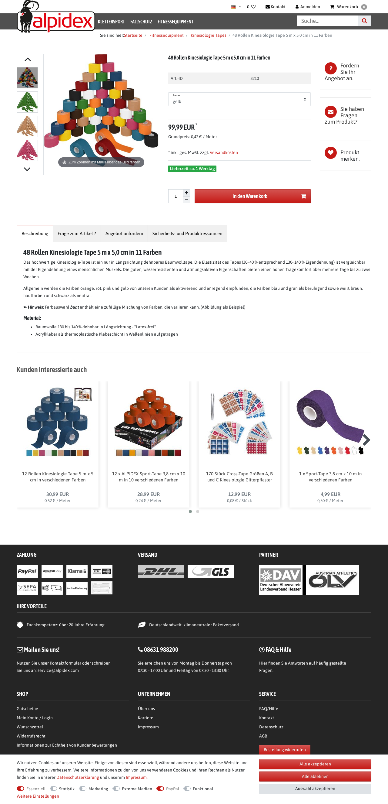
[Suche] (364, 20)
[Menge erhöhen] (186, 193)
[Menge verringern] (186, 200)
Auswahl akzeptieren (315, 788)
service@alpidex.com (58, 670)
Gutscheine (27, 708)
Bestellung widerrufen (285, 749)
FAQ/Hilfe (268, 708)
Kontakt (266, 717)
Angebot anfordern (124, 233)
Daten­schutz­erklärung (77, 777)
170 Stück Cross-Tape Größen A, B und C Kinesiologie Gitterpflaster (239, 476)
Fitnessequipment (175, 21)
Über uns (146, 708)
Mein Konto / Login (35, 717)
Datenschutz (271, 726)
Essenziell (35, 788)
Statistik (67, 788)
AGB (263, 736)
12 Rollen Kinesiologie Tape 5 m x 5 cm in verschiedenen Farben (57, 476)
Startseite (133, 35)
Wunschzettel (30, 726)
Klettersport (111, 21)
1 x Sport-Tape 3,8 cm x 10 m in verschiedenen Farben (330, 476)
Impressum (148, 726)
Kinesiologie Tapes (208, 35)
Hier (263, 663)
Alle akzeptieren (315, 763)
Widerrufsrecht (31, 736)
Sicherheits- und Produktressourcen (187, 233)
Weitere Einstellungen (38, 796)
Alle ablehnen (315, 776)
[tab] (345, 71)
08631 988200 (161, 649)
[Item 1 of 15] (28, 115)
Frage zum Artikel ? (77, 233)
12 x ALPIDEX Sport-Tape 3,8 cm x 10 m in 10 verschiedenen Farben (148, 476)
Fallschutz (141, 21)
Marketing (98, 788)
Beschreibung (35, 233)
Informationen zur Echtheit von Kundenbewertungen (67, 745)
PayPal (172, 788)
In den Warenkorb (250, 196)
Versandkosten (223, 152)
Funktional (203, 788)
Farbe (176, 95)
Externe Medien (137, 788)
